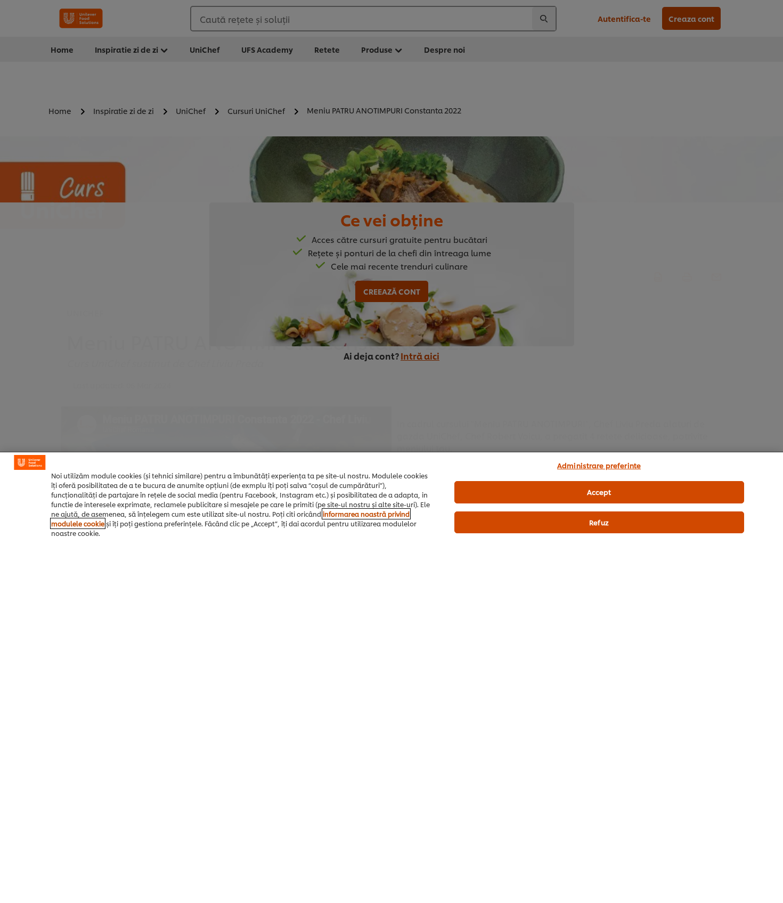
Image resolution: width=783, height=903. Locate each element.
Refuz (599, 522)
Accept (599, 492)
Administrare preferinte (599, 465)
